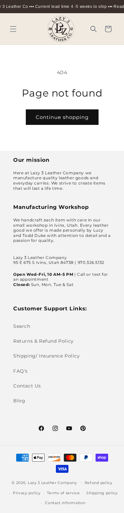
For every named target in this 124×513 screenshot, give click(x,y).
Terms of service (63, 493)
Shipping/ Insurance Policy (46, 356)
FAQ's (20, 371)
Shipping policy (102, 493)
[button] (13, 29)
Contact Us (27, 386)
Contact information (65, 502)
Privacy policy (27, 493)
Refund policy (98, 482)
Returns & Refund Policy (43, 341)
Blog (19, 401)
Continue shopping (62, 117)
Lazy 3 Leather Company (52, 482)
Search (21, 326)
